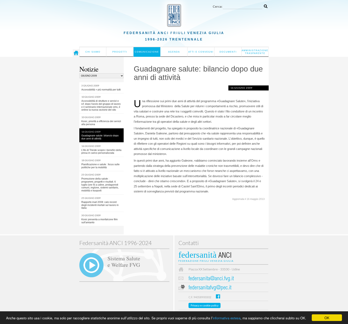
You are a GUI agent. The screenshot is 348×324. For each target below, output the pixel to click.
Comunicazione (147, 52)
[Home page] (76, 53)
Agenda (174, 52)
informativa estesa (226, 317)
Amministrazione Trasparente (255, 51)
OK (326, 317)
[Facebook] (218, 296)
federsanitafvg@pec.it (209, 288)
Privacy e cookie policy (205, 305)
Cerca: (217, 6)
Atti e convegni (200, 52)
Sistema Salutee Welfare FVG (124, 261)
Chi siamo (92, 52)
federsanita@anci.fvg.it (211, 279)
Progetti (119, 52)
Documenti (228, 52)
